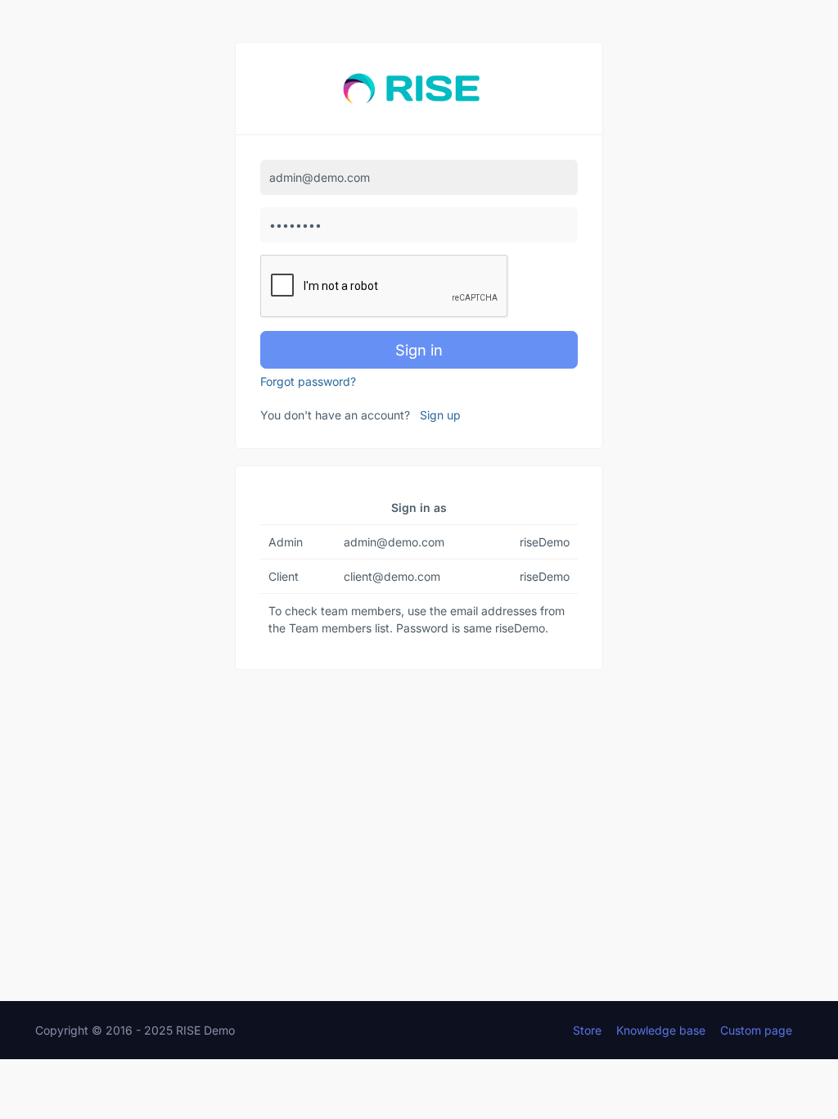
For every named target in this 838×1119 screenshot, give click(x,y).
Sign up (440, 415)
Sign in (419, 350)
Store (587, 1030)
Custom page (756, 1030)
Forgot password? (308, 381)
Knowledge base (660, 1030)
